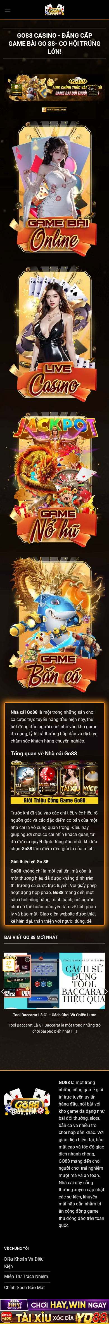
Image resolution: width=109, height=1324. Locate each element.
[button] (7, 9)
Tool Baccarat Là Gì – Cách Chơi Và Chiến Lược (54, 1015)
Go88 (32, 712)
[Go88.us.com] (54, 10)
